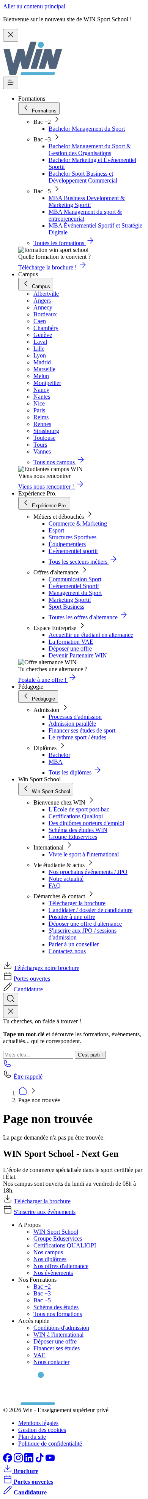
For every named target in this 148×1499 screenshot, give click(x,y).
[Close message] (10, 35)
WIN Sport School (55, 1231)
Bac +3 (42, 1293)
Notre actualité (66, 878)
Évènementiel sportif (73, 551)
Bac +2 (42, 1286)
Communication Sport (75, 579)
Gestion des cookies (42, 1430)
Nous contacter (51, 1362)
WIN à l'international (58, 1334)
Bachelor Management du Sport (87, 128)
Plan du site (32, 1436)
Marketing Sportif (70, 599)
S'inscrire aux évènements (45, 1212)
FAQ (55, 885)
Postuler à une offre (72, 917)
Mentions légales (38, 1423)
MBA (56, 761)
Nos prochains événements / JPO (88, 872)
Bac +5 (42, 1300)
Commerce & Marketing (78, 523)
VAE (39, 1355)
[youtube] (50, 1460)
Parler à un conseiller (74, 944)
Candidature (28, 989)
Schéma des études (56, 1307)
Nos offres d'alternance (60, 1266)
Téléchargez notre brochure (46, 968)
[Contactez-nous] (7, 1066)
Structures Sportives (72, 537)
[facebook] (8, 1460)
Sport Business (66, 606)
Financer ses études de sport (82, 730)
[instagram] (19, 1460)
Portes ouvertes (32, 978)
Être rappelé (28, 1076)
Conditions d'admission (61, 1327)
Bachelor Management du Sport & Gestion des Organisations (90, 149)
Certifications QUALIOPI (64, 1245)
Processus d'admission (75, 716)
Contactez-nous (67, 951)
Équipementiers (67, 544)
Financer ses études (56, 1348)
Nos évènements (53, 1273)
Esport (56, 530)
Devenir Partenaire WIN (78, 655)
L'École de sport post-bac (79, 809)
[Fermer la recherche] (10, 1011)
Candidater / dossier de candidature (90, 910)
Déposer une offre (70, 648)
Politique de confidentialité (50, 1443)
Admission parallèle (72, 723)
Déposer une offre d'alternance (85, 923)
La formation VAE (71, 641)
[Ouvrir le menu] (10, 83)
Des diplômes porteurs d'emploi (86, 823)
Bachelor (59, 755)
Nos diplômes (49, 1259)
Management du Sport (75, 593)
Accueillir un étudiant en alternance (91, 635)
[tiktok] (40, 1460)
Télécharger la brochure (77, 903)
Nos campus (48, 1252)
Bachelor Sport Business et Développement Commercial (83, 177)
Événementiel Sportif (74, 586)
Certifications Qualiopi (76, 816)
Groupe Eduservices (73, 837)
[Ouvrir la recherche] (10, 999)
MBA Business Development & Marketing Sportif (87, 201)
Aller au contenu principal (34, 6)
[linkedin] (29, 1460)
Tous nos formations (57, 1314)
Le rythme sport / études (77, 737)
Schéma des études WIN (78, 830)
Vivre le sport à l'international (84, 854)
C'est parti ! (90, 1055)
